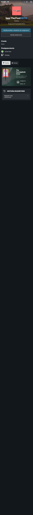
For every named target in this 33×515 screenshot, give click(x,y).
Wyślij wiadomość (16, 35)
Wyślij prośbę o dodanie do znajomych (16, 30)
